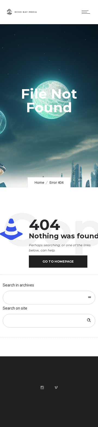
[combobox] (49, 297)
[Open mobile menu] (87, 12)
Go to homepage (58, 261)
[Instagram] (42, 387)
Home (39, 182)
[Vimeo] (56, 387)
